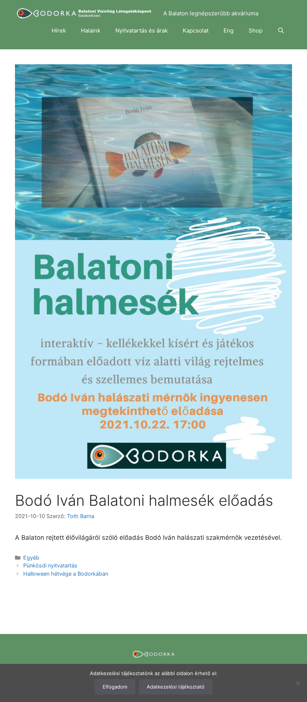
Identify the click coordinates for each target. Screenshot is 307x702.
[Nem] (297, 683)
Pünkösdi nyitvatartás (50, 565)
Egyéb (31, 557)
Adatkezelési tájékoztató (175, 687)
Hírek (59, 30)
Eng (229, 30)
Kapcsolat (196, 30)
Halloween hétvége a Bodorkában (65, 573)
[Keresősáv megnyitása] (281, 30)
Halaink (90, 30)
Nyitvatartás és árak (141, 30)
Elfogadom (115, 687)
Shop (255, 30)
